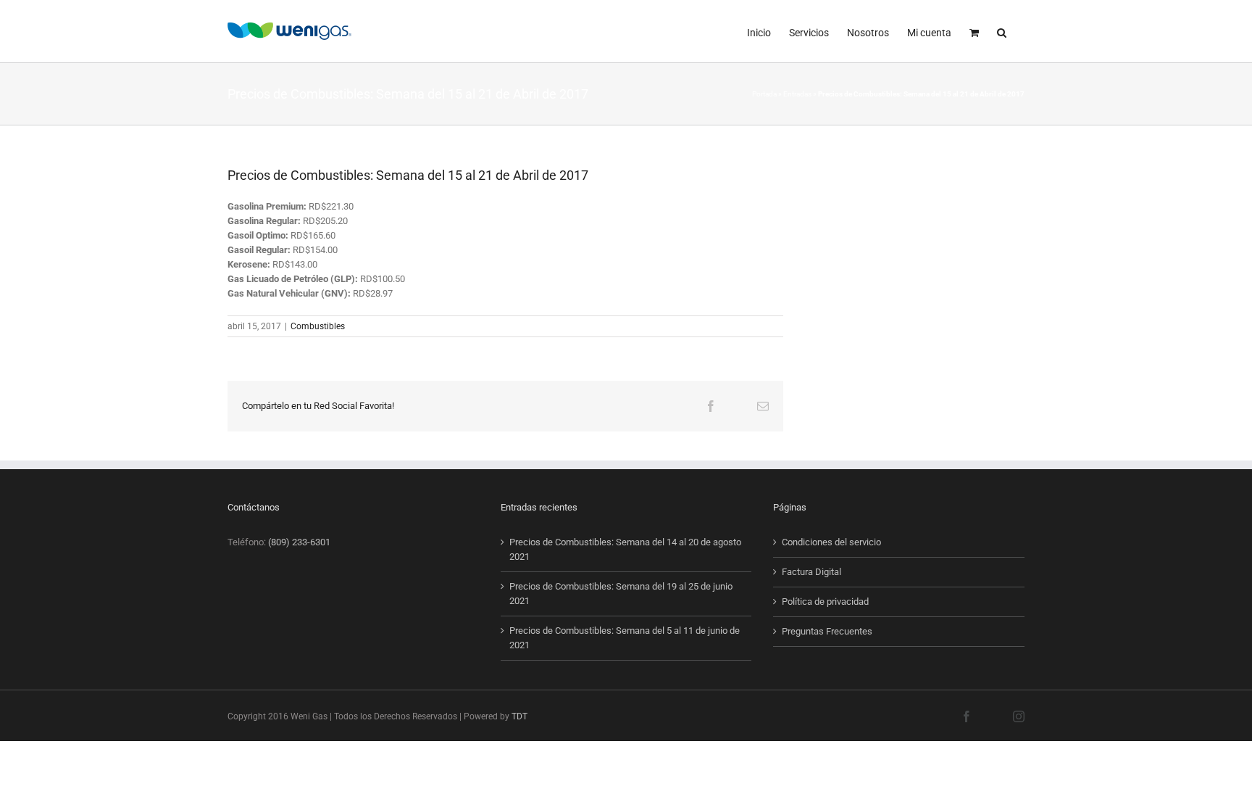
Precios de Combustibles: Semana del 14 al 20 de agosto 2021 (625, 549)
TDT (519, 716)
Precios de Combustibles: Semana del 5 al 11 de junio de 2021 (624, 637)
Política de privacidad (825, 601)
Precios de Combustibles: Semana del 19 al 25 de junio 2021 (621, 593)
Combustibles (318, 326)
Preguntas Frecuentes (827, 631)
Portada (764, 94)
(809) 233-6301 (299, 542)
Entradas (797, 94)
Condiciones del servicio (831, 542)
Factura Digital (811, 571)
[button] (1001, 31)
